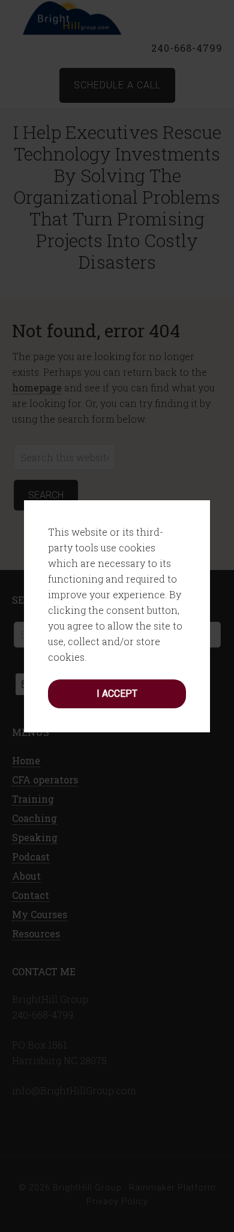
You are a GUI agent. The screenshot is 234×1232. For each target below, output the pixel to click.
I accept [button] (117, 693)
